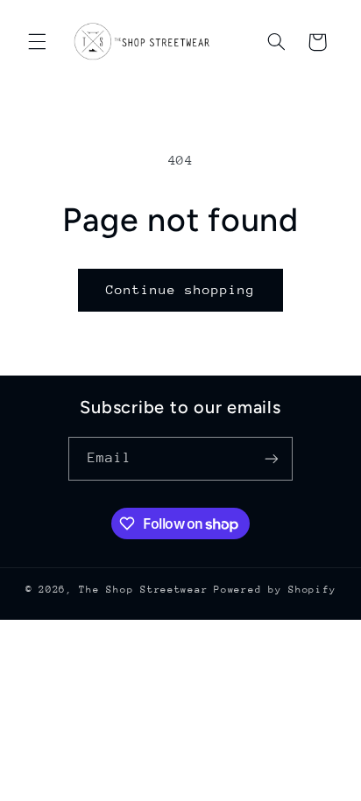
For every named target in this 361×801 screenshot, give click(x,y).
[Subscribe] (271, 458)
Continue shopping (181, 289)
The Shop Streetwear (143, 589)
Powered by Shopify (275, 589)
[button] (37, 42)
